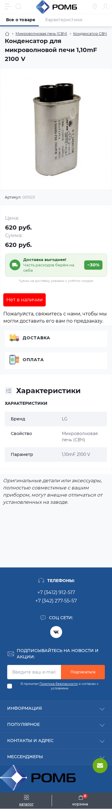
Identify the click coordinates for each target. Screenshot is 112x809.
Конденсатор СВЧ (90, 33)
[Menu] (8, 7)
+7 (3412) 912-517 (56, 592)
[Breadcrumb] (7, 33)
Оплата (33, 359)
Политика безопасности (58, 684)
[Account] (105, 7)
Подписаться (82, 672)
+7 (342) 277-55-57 (56, 601)
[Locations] (95, 7)
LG (64, 419)
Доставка (36, 338)
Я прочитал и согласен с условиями (60, 686)
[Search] (19, 7)
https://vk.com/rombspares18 (56, 632)
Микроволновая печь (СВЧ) (41, 33)
